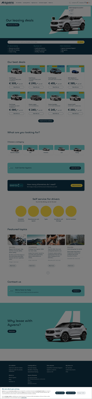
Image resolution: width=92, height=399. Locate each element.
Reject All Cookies (60, 392)
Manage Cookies (81, 392)
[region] (46, 393)
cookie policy (24, 397)
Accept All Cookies (71, 392)
